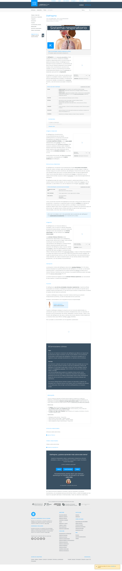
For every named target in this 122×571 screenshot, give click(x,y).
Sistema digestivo (63, 545)
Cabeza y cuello (62, 525)
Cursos (81, 5)
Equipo (32, 559)
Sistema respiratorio (53, 447)
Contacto (45, 559)
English (69, 559)
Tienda (77, 538)
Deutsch (73, 559)
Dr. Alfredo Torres (52, 18)
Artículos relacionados (36, 28)
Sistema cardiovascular (64, 538)
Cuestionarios (68, 469)
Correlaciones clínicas (36, 24)
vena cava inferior (69, 251)
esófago (50, 248)
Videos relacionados (35, 30)
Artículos (88, 5)
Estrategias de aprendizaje (82, 521)
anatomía (68, 80)
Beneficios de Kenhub (80, 526)
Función (33, 22)
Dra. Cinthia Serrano (64, 18)
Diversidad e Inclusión (37, 526)
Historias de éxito (80, 528)
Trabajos (40, 559)
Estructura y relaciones (36, 17)
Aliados (36, 559)
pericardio (70, 175)
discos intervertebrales (78, 94)
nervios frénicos (76, 267)
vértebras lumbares (63, 144)
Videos (59, 469)
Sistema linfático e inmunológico (66, 540)
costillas (58, 142)
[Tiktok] (44, 538)
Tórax (44, 10)
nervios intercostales (55, 273)
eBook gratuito (79, 523)
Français (83, 559)
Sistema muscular (63, 535)
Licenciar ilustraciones (81, 536)
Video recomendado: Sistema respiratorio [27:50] (59, 51)
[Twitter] (41, 538)
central (77, 270)
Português (78, 559)
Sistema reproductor (64, 550)
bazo (87, 183)
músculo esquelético (62, 57)
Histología (78, 512)
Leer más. (69, 477)
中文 (90, 559)
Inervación (33, 20)
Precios (77, 535)
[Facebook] (32, 538)
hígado (74, 174)
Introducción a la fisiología (65, 533)
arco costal (69, 141)
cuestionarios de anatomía (57, 215)
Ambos (77, 469)
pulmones (67, 70)
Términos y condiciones (57, 559)
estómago (81, 183)
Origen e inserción (35, 15)
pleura (82, 182)
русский (87, 559)
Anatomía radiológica (64, 528)
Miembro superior (63, 516)
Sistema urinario (63, 547)
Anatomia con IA (79, 530)
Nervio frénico (51, 435)
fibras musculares (66, 155)
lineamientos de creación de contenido (80, 402)
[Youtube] (35, 538)
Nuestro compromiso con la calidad (40, 518)
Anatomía (39, 10)
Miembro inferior (63, 518)
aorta (68, 316)
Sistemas (78, 516)
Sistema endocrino (63, 542)
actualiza (113, 566)
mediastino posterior (59, 369)
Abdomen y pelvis (63, 523)
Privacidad (33, 561)
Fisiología (61, 531)
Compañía (49, 559)
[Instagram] (38, 538)
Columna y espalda (63, 520)
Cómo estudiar (79, 519)
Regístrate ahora (34, 34)
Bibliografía (33, 26)
